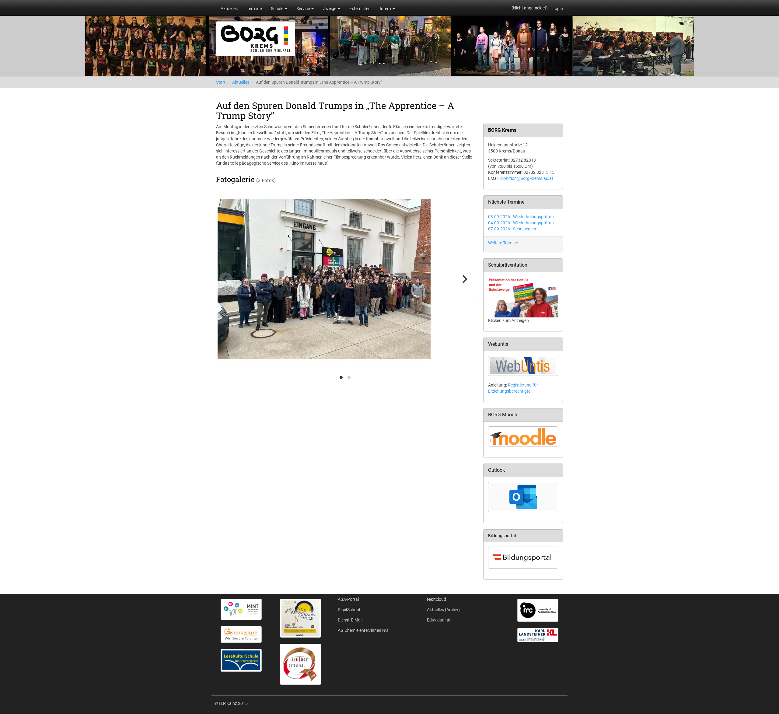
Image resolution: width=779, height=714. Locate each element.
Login (557, 8)
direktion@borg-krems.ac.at (526, 178)
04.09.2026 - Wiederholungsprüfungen (524, 222)
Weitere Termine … (505, 242)
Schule (277, 8)
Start (220, 82)
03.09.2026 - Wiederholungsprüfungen (524, 216)
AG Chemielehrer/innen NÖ (363, 630)
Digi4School (349, 609)
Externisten (360, 8)
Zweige (330, 8)
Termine (254, 8)
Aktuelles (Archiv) (443, 609)
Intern (386, 8)
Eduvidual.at (439, 620)
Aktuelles (229, 8)
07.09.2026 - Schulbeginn (512, 228)
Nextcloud (436, 599)
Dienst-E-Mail (350, 620)
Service (303, 8)
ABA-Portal (348, 599)
